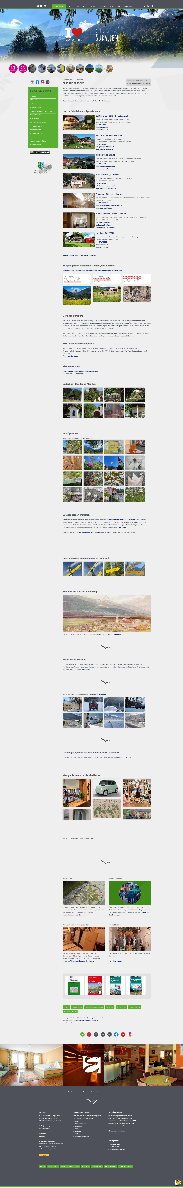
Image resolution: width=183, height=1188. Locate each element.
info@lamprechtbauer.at (105, 147)
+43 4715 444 (101, 125)
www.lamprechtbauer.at (104, 149)
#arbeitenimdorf (92, 270)
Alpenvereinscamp (36, 133)
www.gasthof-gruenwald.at (106, 188)
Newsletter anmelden (38, 141)
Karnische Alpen (115, 1144)
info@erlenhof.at (102, 127)
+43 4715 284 (101, 164)
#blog (76, 1121)
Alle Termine (34, 119)
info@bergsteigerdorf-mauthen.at (138, 83)
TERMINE (76, 6)
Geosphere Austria (91, 371)
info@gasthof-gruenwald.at (106, 186)
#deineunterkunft (80, 1124)
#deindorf (78, 1134)
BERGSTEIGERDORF (59, 6)
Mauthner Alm (68, 371)
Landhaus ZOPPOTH (105, 233)
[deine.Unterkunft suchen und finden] (91, 41)
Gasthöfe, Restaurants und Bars (41, 111)
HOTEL (84, 6)
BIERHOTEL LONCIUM (105, 155)
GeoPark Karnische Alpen (117, 1149)
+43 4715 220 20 (102, 203)
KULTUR (112, 6)
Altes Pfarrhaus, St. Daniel (107, 174)
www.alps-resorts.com (104, 208)
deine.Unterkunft (67, 1023)
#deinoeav (78, 1131)
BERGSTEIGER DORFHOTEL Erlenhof (112, 116)
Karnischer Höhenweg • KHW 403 (88, 1020)
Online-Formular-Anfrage (105, 227)
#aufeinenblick (101, 694)
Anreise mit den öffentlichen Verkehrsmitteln (79, 255)
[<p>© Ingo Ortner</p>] (73, 403)
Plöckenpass (79, 371)
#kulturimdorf (103, 270)
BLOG (119, 6)
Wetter (85, 1092)
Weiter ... (80, 915)
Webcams (78, 1092)
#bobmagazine (68, 356)
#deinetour (78, 1126)
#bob (76, 356)
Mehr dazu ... (118, 634)
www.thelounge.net (44, 1128)
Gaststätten (132, 520)
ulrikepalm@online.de (104, 225)
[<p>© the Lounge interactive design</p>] (73, 487)
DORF (69, 6)
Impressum (42, 1136)
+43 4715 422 (101, 144)
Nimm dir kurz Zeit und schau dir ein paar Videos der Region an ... (87, 101)
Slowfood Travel (36, 126)
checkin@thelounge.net (46, 1126)
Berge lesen (71, 1092)
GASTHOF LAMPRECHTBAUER (109, 135)
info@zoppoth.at (102, 244)
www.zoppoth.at (102, 247)
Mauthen (33, 96)
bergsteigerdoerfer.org (82, 1136)
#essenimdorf (68, 270)
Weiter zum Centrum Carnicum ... (82, 961)
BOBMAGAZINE (128, 6)
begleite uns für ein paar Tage (90, 532)
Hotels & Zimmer (36, 104)
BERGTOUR (103, 6)
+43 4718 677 (101, 183)
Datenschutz (42, 1133)
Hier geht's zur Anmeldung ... (116, 1131)
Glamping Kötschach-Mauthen (109, 194)
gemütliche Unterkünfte (115, 520)
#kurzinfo (122, 527)
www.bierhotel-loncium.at (105, 169)
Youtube (103, 1092)
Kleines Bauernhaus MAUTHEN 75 (111, 213)
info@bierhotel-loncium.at (106, 166)
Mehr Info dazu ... (115, 961)
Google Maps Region (94, 1092)
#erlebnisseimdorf (116, 270)
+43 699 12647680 (103, 222)
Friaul (98, 323)
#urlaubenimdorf (79, 270)
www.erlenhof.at (102, 130)
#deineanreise (79, 1129)
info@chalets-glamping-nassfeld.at (109, 205)
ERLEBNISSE (93, 6)
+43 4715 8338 (101, 242)
